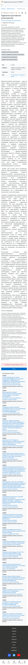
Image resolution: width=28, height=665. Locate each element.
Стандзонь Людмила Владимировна (11, 474)
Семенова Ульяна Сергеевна (9, 505)
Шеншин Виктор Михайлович (10, 507)
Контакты (14, 647)
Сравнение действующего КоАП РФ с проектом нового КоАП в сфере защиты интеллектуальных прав (13, 553)
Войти (14, 369)
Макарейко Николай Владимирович (11, 398)
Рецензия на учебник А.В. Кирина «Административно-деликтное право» (13, 614)
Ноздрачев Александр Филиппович (11, 384)
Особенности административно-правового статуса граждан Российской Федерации (12, 603)
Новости (14, 636)
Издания (14, 631)
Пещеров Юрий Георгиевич (9, 520)
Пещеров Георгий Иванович (9, 522)
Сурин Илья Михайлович (8, 568)
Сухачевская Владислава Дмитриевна (11, 20)
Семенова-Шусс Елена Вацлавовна (11, 432)
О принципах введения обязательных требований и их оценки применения (13, 542)
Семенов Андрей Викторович (10, 430)
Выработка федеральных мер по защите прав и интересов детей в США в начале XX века (13, 531)
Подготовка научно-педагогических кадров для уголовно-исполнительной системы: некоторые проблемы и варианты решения (13, 456)
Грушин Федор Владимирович (10, 459)
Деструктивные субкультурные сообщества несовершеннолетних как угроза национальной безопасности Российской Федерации (13, 578)
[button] (16, 13)
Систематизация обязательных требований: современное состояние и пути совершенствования (13, 565)
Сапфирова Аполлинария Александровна (13, 445)
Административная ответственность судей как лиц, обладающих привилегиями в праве (13, 591)
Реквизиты (14, 650)
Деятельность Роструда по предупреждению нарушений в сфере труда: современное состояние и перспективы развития (13, 442)
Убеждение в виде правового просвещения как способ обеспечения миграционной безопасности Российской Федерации (13, 409)
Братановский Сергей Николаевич (11, 616)
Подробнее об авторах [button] (8, 22)
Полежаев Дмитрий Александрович (11, 544)
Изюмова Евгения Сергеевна (9, 489)
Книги (14, 634)
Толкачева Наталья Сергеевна (10, 556)
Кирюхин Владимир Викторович (10, 534)
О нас (14, 645)
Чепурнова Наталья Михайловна (10, 618)
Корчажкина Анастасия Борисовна (11, 606)
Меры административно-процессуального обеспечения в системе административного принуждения (12, 394)
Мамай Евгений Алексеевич (9, 399)
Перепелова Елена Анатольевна (10, 582)
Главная (3, 8)
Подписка (14, 639)
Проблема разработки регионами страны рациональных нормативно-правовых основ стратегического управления (13, 517)
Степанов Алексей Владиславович (11, 413)
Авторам (14, 642)
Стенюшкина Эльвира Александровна (12, 594)
